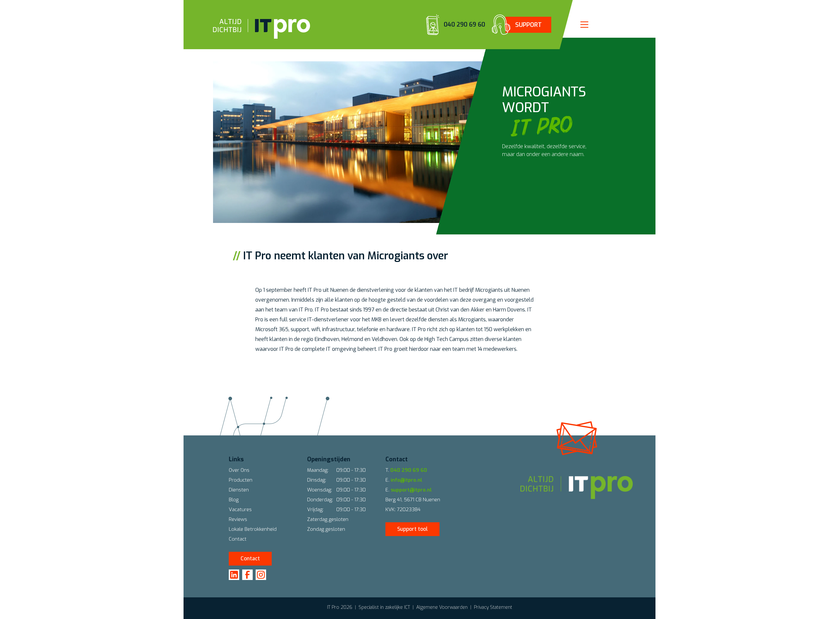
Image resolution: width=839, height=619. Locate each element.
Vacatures (240, 509)
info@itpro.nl (406, 480)
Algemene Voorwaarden (442, 607)
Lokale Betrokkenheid (253, 529)
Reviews (238, 519)
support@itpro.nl (411, 490)
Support (528, 25)
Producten (240, 480)
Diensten (239, 490)
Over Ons (239, 470)
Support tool (412, 529)
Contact (237, 539)
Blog (234, 499)
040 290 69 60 (464, 25)
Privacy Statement (493, 607)
